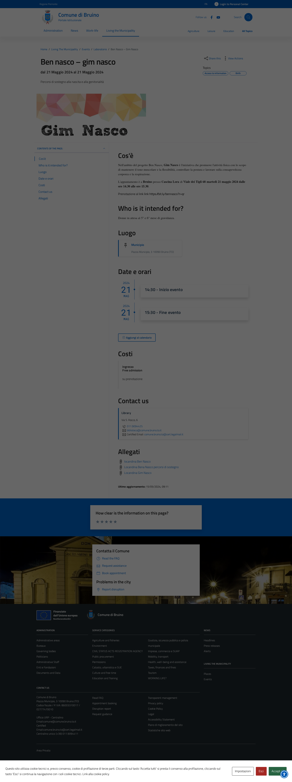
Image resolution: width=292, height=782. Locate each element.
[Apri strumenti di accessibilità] (284, 774)
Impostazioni (243, 771)
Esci (261, 771)
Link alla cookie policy (95, 774)
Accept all (278, 771)
